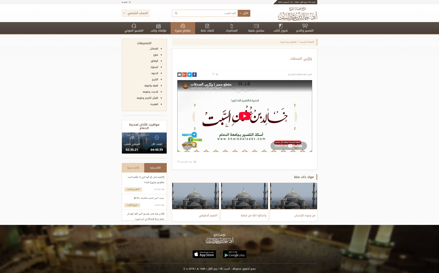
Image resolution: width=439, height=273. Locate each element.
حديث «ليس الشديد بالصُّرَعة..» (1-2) (149, 198)
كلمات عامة (207, 30)
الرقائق (155, 61)
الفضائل (154, 48)
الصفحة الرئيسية (307, 42)
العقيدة (154, 104)
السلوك (154, 67)
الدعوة (155, 73)
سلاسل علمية (256, 30)
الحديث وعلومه (151, 92)
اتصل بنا (125, 2)
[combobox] (209, 13)
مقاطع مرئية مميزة (288, 42)
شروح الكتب (281, 30)
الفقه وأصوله (151, 85)
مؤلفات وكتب (158, 30)
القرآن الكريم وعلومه (148, 98)
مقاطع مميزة (183, 30)
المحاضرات (232, 30)
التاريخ (155, 79)
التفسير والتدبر (305, 30)
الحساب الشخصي (137, 13)
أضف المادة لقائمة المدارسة (300, 75)
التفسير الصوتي (134, 30)
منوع (156, 55)
